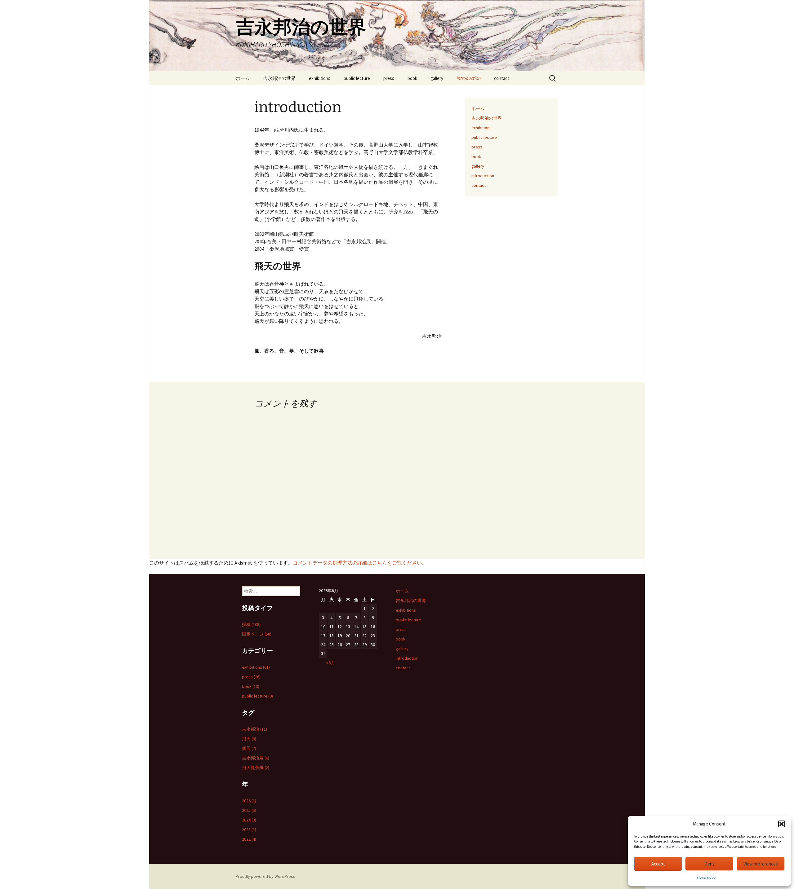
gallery (436, 78)
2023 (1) (249, 829)
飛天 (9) (249, 739)
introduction (469, 78)
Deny (709, 864)
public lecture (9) (257, 696)
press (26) (251, 677)
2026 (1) (249, 800)
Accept (658, 864)
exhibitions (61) (256, 667)
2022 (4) (249, 839)
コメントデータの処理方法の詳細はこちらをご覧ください (357, 563)
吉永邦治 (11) (254, 729)
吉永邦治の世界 (279, 78)
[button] (781, 824)
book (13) (250, 686)
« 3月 (330, 662)
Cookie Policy (706, 878)
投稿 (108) (251, 624)
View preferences (760, 864)
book (412, 78)
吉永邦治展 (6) (255, 758)
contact (501, 78)
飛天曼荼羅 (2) (255, 767)
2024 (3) (249, 820)
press (388, 78)
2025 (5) (249, 810)
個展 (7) (249, 748)
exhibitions (319, 78)
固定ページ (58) (256, 634)
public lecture (357, 78)
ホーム (243, 78)
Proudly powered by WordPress (265, 876)
